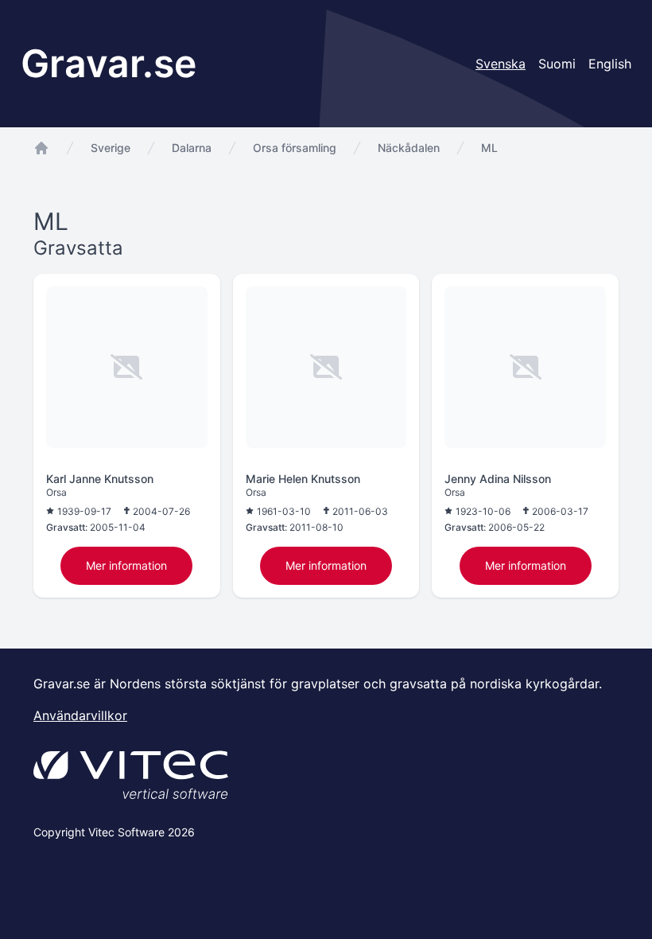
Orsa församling (294, 147)
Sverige (110, 147)
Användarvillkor (80, 715)
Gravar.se (108, 63)
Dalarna (192, 147)
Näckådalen (409, 147)
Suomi (557, 64)
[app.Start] (41, 148)
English (609, 64)
